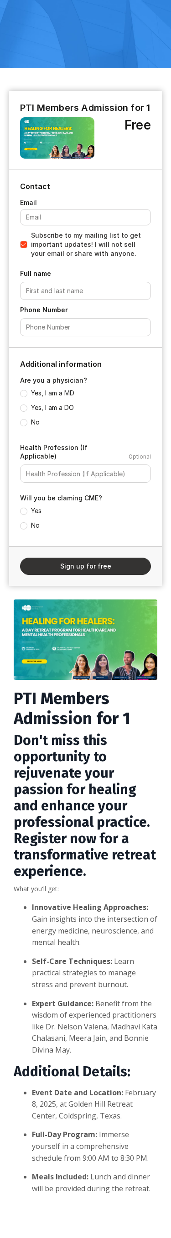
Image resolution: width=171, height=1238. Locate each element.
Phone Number (44, 310)
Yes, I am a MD (52, 393)
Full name (35, 273)
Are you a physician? (53, 380)
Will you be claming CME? (61, 498)
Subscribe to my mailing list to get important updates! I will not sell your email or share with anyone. (86, 244)
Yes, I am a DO (52, 407)
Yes (36, 510)
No (35, 422)
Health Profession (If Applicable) (54, 452)
